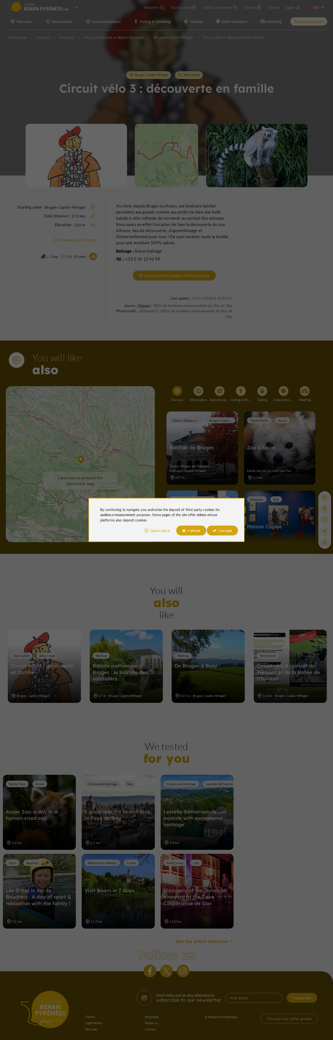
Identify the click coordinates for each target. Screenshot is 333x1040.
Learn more (160, 530)
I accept (225, 530)
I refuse (193, 530)
